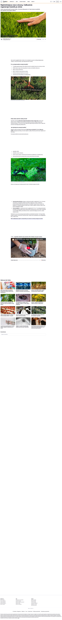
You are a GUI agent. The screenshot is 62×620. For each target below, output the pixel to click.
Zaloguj (57, 1)
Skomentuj (39, 39)
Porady (32, 1)
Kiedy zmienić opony (34, 605)
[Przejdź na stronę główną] (2, 2)
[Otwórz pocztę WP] (51, 1)
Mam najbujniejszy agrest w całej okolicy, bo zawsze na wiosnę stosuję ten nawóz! (27, 218)
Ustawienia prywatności (45, 611)
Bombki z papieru (2, 604)
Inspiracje (12, 1)
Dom (16, 1)
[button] (54, 1)
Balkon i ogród (22, 1)
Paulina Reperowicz (6, 38)
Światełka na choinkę (34, 604)
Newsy (29, 1)
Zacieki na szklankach (19, 604)
